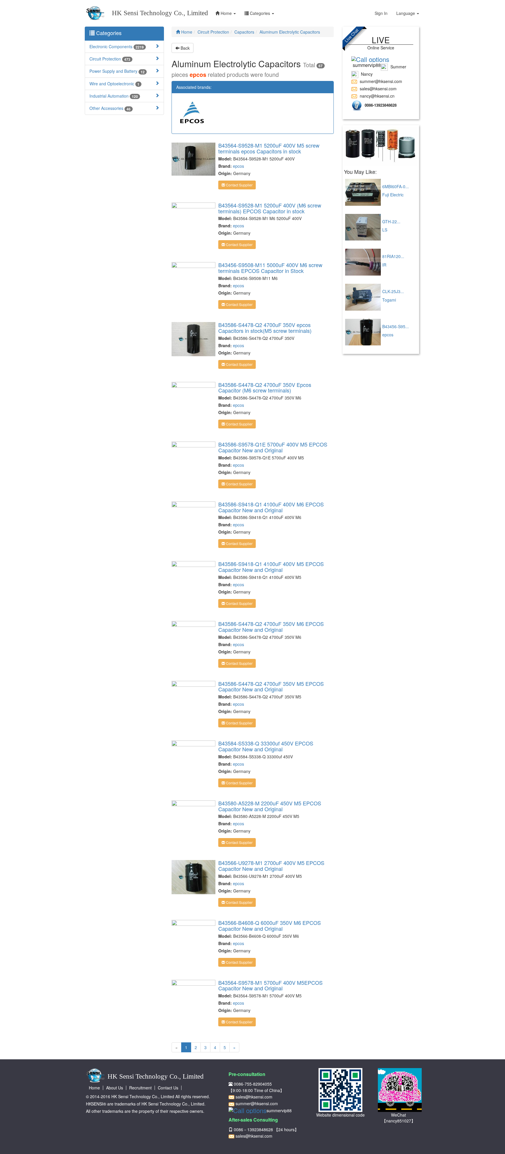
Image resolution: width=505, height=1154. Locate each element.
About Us (114, 1088)
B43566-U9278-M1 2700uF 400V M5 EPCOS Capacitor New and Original (271, 865)
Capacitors (244, 32)
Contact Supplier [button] (238, 184)
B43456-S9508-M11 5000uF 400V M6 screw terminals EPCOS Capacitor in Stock (270, 267)
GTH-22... (391, 221)
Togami (389, 300)
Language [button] (406, 13)
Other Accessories (110, 108)
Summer (397, 67)
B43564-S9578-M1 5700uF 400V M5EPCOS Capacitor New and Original (270, 985)
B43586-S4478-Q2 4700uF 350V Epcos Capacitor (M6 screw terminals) (264, 387)
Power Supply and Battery (117, 71)
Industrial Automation (113, 96)
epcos (238, 166)
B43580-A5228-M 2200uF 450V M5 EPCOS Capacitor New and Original (269, 806)
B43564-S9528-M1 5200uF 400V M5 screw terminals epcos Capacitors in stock (268, 148)
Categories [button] (260, 13)
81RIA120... (393, 256)
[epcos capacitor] (381, 146)
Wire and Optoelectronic (114, 84)
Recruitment (140, 1088)
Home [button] (226, 13)
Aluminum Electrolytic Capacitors (290, 32)
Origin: (225, 173)
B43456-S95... (395, 326)
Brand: (225, 166)
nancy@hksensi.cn (377, 96)
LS (384, 230)
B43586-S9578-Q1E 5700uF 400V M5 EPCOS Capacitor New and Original (272, 447)
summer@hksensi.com (380, 81)
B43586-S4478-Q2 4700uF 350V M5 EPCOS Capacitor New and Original (271, 686)
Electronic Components (116, 47)
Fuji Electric (393, 195)
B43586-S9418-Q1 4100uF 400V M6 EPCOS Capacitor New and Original (271, 507)
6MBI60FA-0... (395, 186)
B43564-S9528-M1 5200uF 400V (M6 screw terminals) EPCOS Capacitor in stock (269, 208)
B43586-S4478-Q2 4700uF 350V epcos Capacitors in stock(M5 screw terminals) (265, 327)
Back (184, 48)
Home (186, 32)
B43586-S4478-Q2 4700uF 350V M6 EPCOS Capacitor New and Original (271, 626)
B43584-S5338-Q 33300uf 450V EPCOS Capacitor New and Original (265, 746)
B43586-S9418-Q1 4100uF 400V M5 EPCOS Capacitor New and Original (271, 566)
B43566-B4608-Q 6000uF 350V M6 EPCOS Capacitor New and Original (269, 925)
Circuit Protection (109, 59)
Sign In (381, 13)
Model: (225, 159)
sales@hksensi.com (378, 88)
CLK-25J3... (393, 291)
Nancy (366, 74)
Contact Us (168, 1088)
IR (384, 265)
